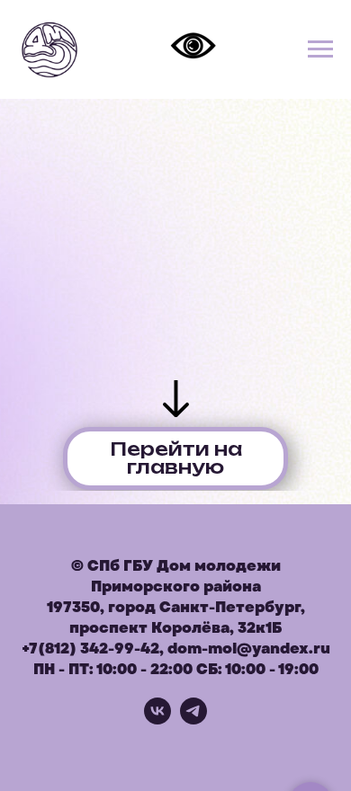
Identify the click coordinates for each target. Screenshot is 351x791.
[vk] (157, 719)
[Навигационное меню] (320, 49)
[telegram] (193, 719)
